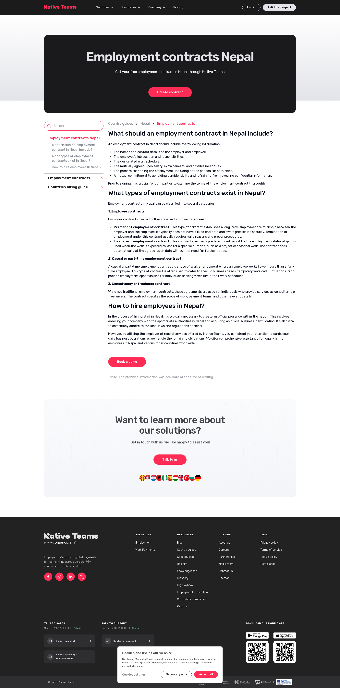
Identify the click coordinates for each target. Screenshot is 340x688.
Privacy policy (269, 542)
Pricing (178, 7)
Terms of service (271, 549)
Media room (226, 564)
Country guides (120, 123)
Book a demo (127, 362)
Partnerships (227, 557)
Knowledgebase (187, 571)
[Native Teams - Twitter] (82, 577)
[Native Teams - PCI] (263, 682)
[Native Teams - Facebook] (48, 577)
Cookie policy (269, 557)
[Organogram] (65, 542)
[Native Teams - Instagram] (59, 577)
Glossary (182, 578)
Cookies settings (134, 674)
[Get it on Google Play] (257, 635)
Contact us (226, 571)
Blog (180, 542)
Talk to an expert (279, 7)
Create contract (170, 92)
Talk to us (170, 459)
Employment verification (192, 592)
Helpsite (182, 564)
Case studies (185, 557)
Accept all (206, 674)
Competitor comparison (192, 599)
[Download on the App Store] (284, 635)
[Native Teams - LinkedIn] (71, 577)
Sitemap (224, 578)
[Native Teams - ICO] (242, 682)
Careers (224, 549)
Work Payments (145, 549)
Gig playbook (185, 585)
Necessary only (176, 674)
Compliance (268, 564)
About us (224, 542)
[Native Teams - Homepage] (60, 6)
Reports (182, 606)
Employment (143, 542)
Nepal (145, 123)
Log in (251, 7)
